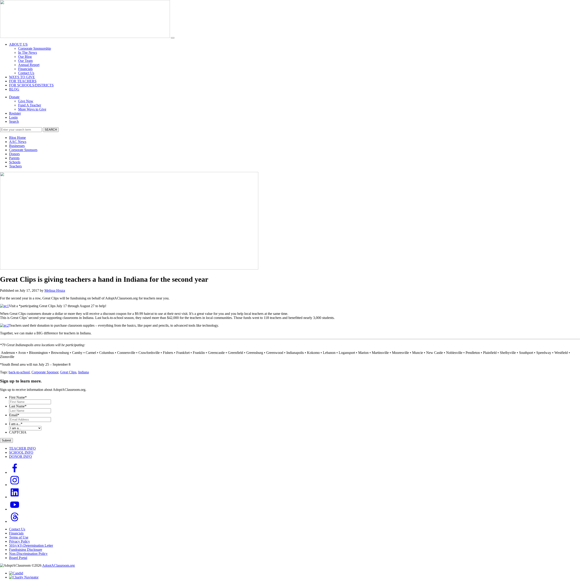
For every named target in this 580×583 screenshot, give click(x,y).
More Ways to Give (32, 109)
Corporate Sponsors (23, 150)
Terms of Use (18, 537)
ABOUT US (18, 44)
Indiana (83, 372)
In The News (27, 52)
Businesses (17, 146)
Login (13, 117)
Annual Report (28, 65)
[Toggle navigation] (172, 38)
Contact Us (26, 73)
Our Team (25, 61)
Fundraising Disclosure (25, 549)
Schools (14, 162)
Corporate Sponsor (44, 372)
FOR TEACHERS (22, 81)
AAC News (17, 142)
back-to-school (19, 372)
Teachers (15, 166)
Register (15, 113)
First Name (18, 397)
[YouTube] (14, 509)
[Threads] (14, 521)
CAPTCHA (18, 432)
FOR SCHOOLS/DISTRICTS (31, 85)
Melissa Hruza (54, 290)
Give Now (25, 101)
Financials (25, 69)
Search (14, 121)
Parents (14, 158)
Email (14, 415)
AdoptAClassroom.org (58, 565)
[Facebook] (14, 472)
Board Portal (18, 558)
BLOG (14, 89)
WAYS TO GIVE (22, 77)
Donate (14, 97)
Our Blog (25, 57)
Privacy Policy (19, 541)
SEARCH (51, 129)
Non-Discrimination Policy (28, 554)
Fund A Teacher (29, 105)
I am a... (15, 424)
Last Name (18, 406)
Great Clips (68, 372)
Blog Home (17, 138)
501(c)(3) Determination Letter (31, 545)
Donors (14, 154)
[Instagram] (14, 485)
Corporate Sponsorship (34, 48)
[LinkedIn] (14, 497)
